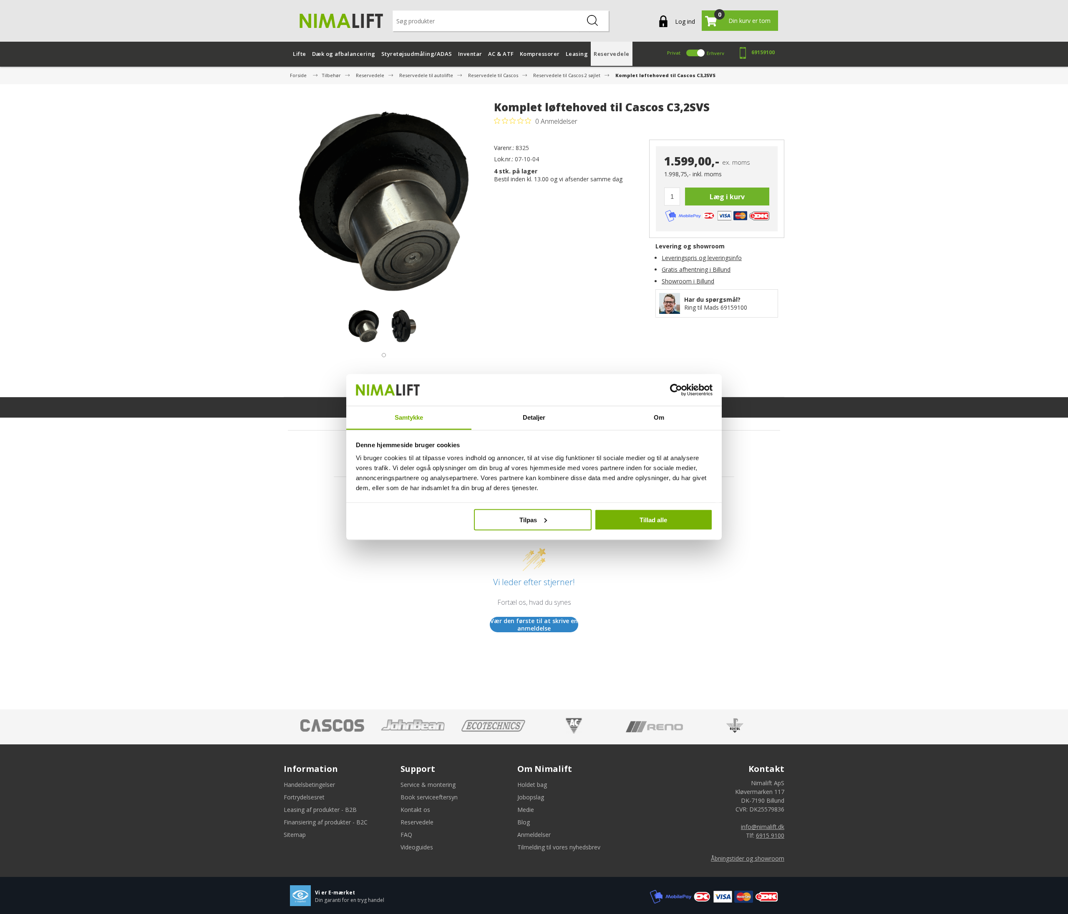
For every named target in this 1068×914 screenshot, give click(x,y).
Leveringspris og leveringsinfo (702, 258)
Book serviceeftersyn (429, 797)
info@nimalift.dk (762, 827)
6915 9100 (770, 835)
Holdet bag (532, 785)
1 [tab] (382, 353)
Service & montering (428, 785)
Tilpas (528, 519)
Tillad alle (653, 519)
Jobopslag (530, 797)
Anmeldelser (534, 835)
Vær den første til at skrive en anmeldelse (534, 624)
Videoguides (416, 847)
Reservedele (416, 822)
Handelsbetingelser (309, 785)
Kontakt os (415, 810)
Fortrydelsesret (304, 797)
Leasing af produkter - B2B (320, 810)
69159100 (763, 52)
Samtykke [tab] (409, 417)
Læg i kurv (727, 196)
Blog (523, 822)
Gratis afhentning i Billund (696, 269)
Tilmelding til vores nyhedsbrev (558, 847)
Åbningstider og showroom (747, 858)
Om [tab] (659, 417)
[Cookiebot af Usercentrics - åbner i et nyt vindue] (676, 390)
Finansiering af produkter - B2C (326, 822)
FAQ (406, 835)
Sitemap (295, 835)
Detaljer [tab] (534, 417)
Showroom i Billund (688, 281)
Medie (525, 810)
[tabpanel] (364, 326)
